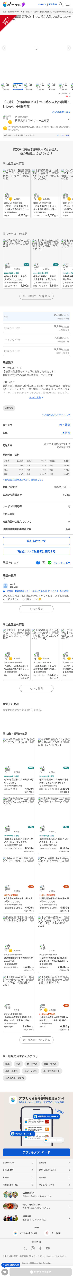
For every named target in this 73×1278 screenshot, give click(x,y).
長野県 (66, 432)
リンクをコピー (62, 562)
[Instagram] (32, 1248)
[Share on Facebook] (38, 563)
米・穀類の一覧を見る (36, 296)
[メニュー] (67, 4)
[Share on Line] (50, 563)
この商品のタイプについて (56, 415)
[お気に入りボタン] (27, 172)
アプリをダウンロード (36, 1152)
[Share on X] (43, 562)
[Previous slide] (4, 48)
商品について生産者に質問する (36, 551)
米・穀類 (26, 12)
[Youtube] (47, 1248)
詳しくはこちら (63, 135)
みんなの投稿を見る (61, 112)
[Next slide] (68, 48)
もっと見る (36, 608)
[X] (25, 1248)
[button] (36, 119)
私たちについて (36, 541)
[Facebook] (40, 1248)
